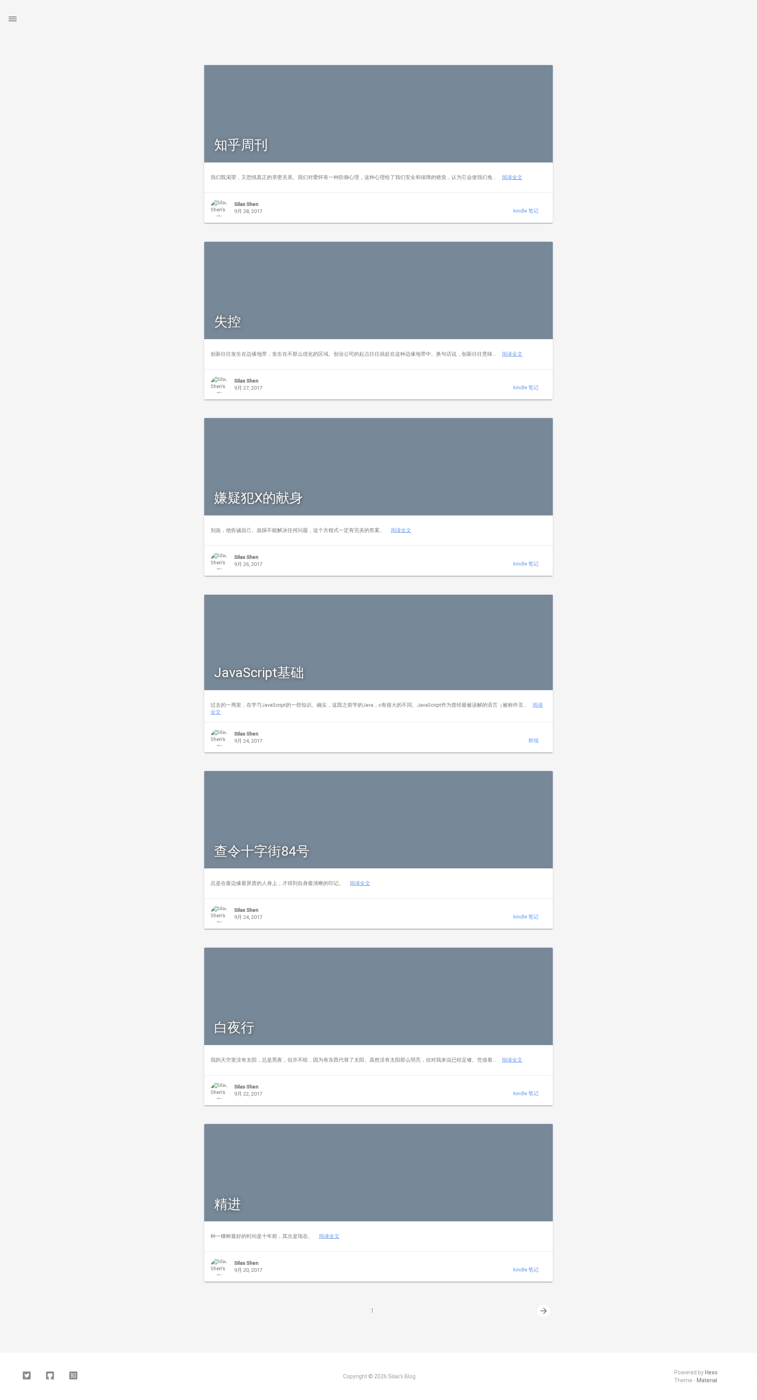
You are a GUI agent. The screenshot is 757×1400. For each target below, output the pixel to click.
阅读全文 (512, 177)
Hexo (711, 1372)
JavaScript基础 (259, 672)
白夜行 (234, 1027)
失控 (227, 321)
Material (707, 1380)
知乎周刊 (241, 145)
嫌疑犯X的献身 (258, 498)
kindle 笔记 (526, 211)
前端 (533, 740)
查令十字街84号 (262, 851)
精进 (227, 1204)
